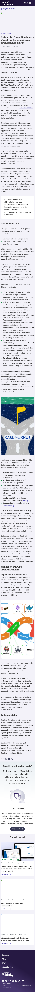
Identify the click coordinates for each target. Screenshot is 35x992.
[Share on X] (12, 759)
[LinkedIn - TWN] (16, 981)
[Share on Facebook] (6, 759)
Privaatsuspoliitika (6, 983)
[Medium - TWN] (23, 981)
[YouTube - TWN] (9, 981)
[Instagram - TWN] (13, 981)
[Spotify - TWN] (6, 981)
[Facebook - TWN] (3, 981)
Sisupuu (4, 985)
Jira (24, 500)
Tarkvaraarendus (6, 33)
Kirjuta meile (16, 829)
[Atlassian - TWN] (19, 981)
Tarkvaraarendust (26, 108)
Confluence (7, 506)
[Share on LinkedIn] (9, 759)
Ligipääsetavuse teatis (7, 987)
